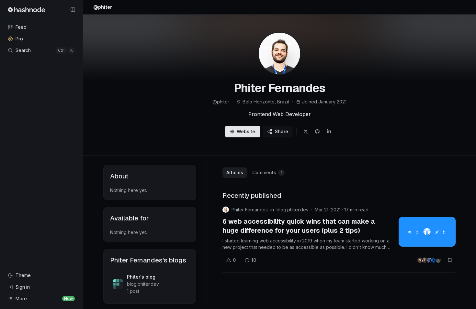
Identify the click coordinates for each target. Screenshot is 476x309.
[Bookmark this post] (450, 260)
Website (246, 131)
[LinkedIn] (329, 131)
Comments (267, 172)
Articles (234, 172)
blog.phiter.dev (293, 209)
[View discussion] (429, 260)
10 (253, 260)
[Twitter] (305, 131)
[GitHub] (317, 131)
